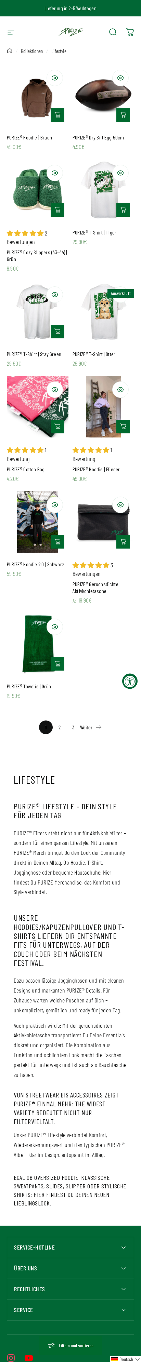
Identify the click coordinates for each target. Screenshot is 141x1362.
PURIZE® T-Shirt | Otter (94, 354)
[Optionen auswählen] (57, 115)
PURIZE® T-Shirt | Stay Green (34, 354)
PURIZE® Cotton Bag (25, 469)
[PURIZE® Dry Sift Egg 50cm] (103, 95)
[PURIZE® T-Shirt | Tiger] (103, 190)
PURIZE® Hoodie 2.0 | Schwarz (35, 564)
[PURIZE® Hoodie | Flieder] (103, 406)
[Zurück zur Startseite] (9, 51)
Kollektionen (32, 51)
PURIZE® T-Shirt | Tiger (94, 232)
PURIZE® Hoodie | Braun (29, 137)
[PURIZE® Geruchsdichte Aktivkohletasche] (103, 522)
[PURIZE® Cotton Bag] (37, 406)
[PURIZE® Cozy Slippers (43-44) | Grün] (37, 190)
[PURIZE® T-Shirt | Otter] (103, 311)
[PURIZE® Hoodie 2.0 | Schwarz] (37, 522)
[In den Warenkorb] (123, 115)
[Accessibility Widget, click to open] (130, 681)
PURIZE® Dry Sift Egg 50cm (98, 137)
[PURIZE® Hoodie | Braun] (37, 95)
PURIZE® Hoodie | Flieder (96, 469)
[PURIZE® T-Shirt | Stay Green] (37, 311)
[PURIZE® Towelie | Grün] (37, 644)
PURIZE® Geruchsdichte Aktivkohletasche (95, 587)
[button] (125, 1359)
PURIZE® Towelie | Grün (29, 686)
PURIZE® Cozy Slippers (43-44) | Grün (37, 255)
